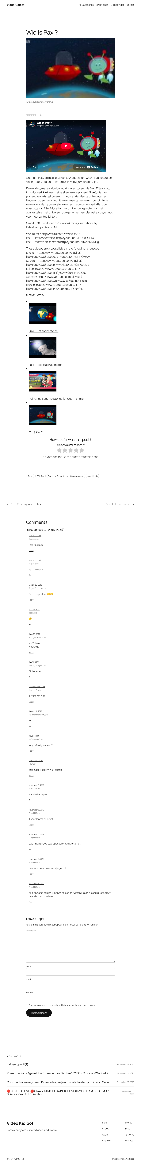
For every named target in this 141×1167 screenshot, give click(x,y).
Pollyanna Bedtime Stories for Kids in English (57, 398)
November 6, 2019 (36, 785)
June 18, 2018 (34, 634)
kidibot (38, 101)
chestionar (102, 4)
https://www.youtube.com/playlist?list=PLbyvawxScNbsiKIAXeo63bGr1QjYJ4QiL (54, 287)
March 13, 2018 (35, 535)
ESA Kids (40, 476)
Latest (130, 4)
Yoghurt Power (35, 690)
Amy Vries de (34, 788)
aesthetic (33, 612)
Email (29, 979)
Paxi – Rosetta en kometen (46, 365)
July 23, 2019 (34, 735)
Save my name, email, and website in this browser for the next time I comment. (62, 1005)
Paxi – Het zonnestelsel (44, 331)
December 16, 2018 (37, 686)
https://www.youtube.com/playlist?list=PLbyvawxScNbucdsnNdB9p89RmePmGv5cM (58, 255)
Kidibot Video (117, 4)
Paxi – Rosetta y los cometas (26, 504)
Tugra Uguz (34, 539)
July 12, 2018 (34, 662)
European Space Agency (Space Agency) (66, 476)
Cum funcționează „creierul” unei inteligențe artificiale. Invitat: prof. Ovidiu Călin (58, 1082)
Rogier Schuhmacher (38, 588)
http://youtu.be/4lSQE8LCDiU (75, 238)
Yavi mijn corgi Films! (37, 665)
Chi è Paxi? (36, 432)
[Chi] (42, 424)
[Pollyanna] (42, 390)
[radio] (59, 451)
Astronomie (48, 101)
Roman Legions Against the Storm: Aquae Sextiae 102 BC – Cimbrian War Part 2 (57, 1073)
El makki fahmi (35, 813)
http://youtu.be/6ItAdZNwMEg (79, 242)
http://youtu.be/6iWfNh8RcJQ (60, 234)
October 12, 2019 (36, 760)
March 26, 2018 (35, 585)
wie (96, 476)
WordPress (129, 1158)
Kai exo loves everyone (38, 714)
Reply (31, 550)
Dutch (30, 476)
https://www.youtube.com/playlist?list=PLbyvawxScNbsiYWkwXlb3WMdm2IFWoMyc (57, 263)
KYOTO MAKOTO (36, 739)
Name (29, 966)
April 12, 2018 (34, 609)
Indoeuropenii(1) (17, 1064)
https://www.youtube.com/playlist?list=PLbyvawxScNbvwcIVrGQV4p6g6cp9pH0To (56, 279)
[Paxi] (42, 323)
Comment (31, 930)
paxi (89, 476)
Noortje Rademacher (38, 637)
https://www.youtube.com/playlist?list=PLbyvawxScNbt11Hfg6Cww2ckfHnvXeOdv (56, 271)
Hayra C (32, 764)
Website (29, 992)
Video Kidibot (16, 5)
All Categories (86, 4)
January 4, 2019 (35, 711)
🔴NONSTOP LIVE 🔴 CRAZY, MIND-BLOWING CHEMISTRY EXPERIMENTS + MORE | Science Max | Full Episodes (59, 1092)
